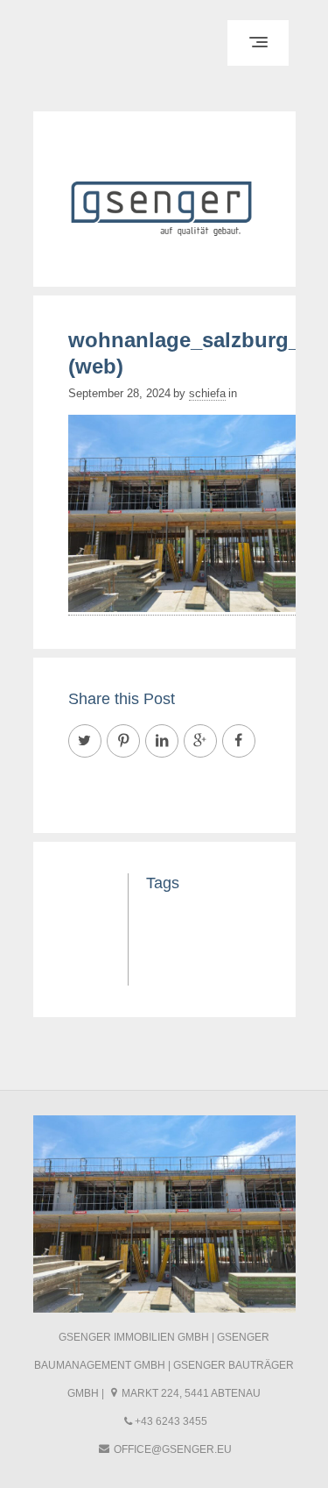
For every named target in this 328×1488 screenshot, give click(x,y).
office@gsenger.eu (173, 1449)
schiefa (207, 393)
